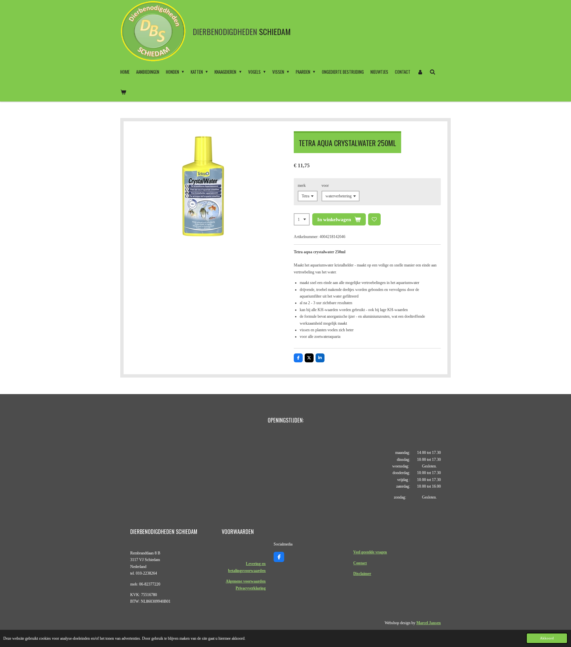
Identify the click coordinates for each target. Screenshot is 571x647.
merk (302, 185)
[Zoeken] (432, 72)
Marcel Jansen (428, 623)
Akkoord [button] (547, 638)
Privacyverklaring (251, 588)
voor (325, 185)
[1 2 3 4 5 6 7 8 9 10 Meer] (302, 219)
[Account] (420, 72)
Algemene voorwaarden (246, 581)
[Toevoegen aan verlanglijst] (374, 219)
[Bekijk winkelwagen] (123, 91)
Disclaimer (362, 573)
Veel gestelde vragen (370, 552)
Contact (360, 563)
